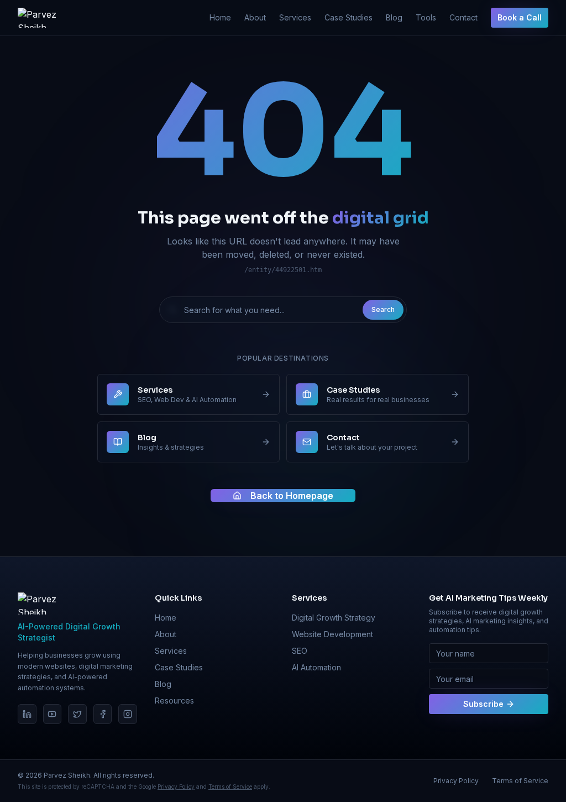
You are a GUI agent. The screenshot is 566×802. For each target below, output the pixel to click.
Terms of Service (230, 786)
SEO (299, 650)
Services (295, 17)
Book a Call (519, 17)
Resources (174, 700)
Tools (426, 17)
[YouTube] (52, 714)
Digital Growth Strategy (333, 617)
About (255, 17)
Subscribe (483, 704)
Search (383, 309)
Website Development (332, 634)
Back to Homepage (291, 495)
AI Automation (316, 667)
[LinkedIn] (27, 714)
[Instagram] (127, 714)
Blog (394, 17)
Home (220, 17)
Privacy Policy (176, 786)
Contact (463, 17)
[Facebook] (102, 714)
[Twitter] (77, 714)
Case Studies (348, 17)
